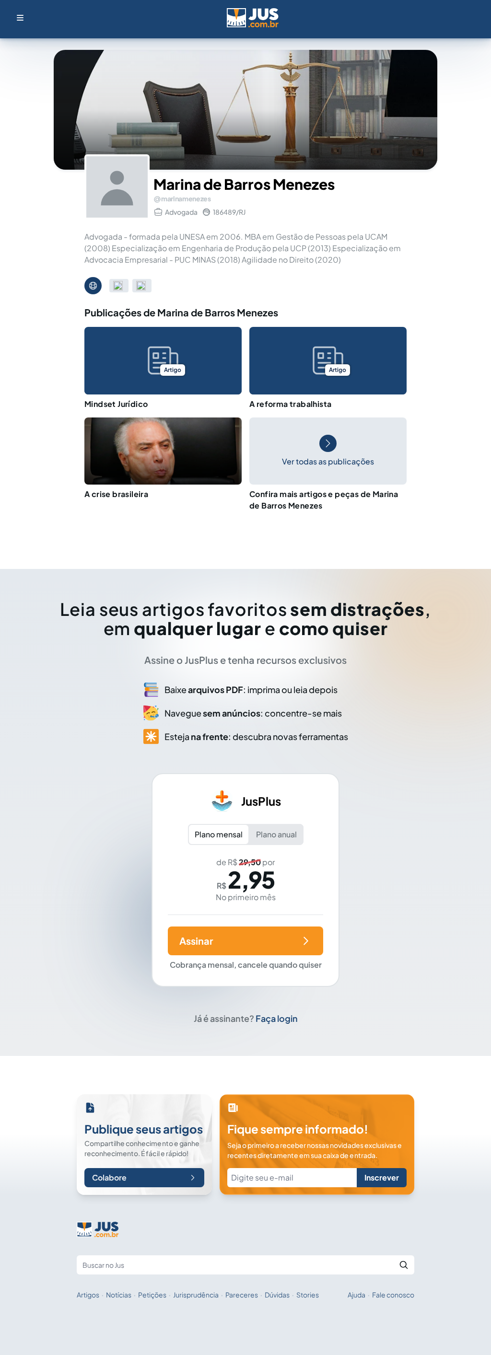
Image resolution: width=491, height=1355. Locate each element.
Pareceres (241, 1294)
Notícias (118, 1294)
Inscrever (381, 1177)
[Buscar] (404, 1265)
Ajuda (356, 1294)
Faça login (277, 1018)
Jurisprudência (196, 1294)
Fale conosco (393, 1294)
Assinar (196, 941)
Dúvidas (277, 1294)
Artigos (88, 1294)
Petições (152, 1294)
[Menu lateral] (20, 18)
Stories (307, 1294)
